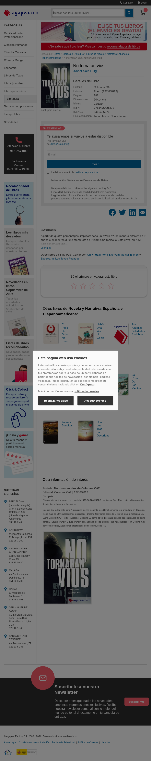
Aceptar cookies (95, 400)
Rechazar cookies (56, 400)
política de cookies (86, 391)
